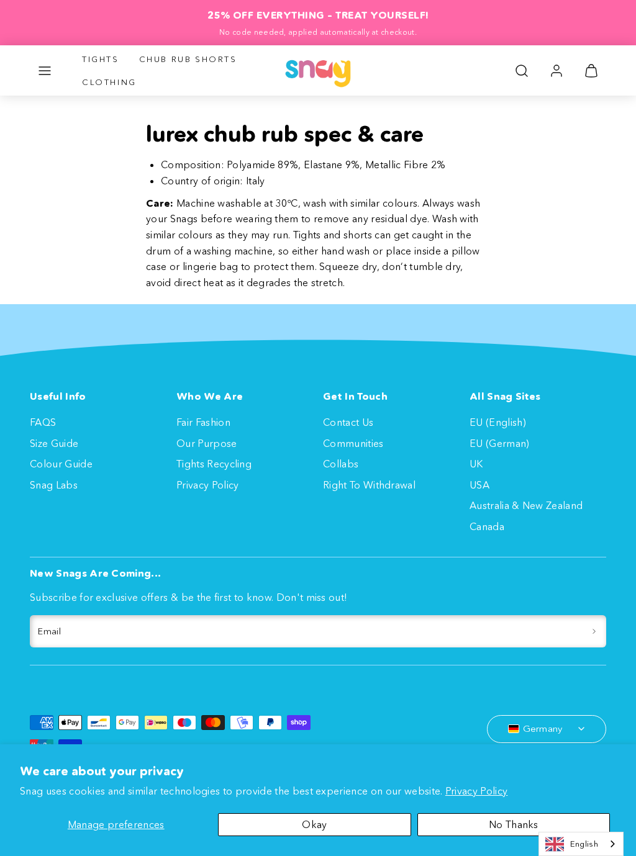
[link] (556, 71)
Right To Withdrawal (369, 485)
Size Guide (54, 443)
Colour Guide (61, 463)
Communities (353, 443)
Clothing (109, 82)
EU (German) (500, 443)
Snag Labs (54, 485)
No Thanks (513, 824)
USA (479, 485)
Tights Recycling (214, 463)
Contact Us (348, 422)
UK (476, 463)
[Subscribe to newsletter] (594, 631)
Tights (100, 59)
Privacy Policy (476, 791)
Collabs (340, 463)
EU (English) (498, 422)
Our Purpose (206, 443)
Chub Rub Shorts (188, 59)
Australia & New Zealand (526, 505)
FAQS (43, 422)
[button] (45, 71)
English (584, 844)
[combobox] (581, 844)
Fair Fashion (203, 422)
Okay (314, 824)
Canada (487, 526)
